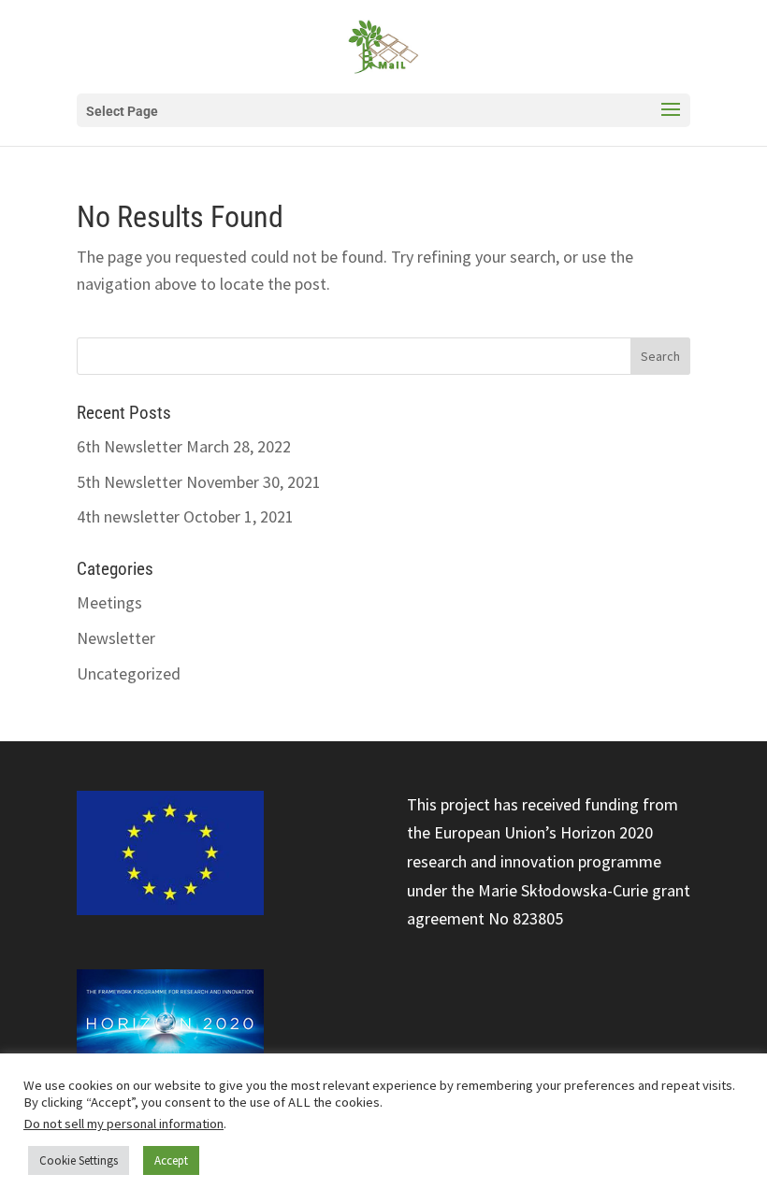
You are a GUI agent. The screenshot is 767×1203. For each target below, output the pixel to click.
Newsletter (116, 638)
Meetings (109, 602)
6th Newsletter (129, 446)
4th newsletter (128, 516)
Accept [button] (171, 1160)
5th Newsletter (129, 482)
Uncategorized (129, 673)
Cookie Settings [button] (78, 1160)
